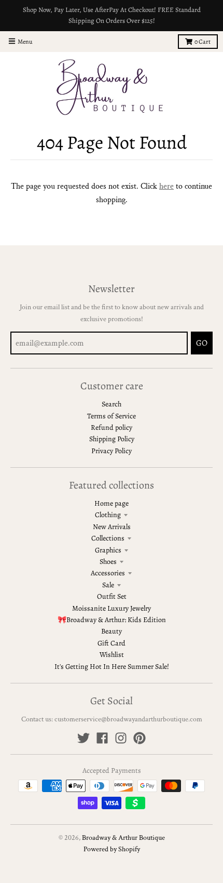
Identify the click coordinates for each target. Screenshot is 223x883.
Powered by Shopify (111, 849)
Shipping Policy (111, 439)
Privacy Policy (111, 451)
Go (201, 343)
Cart (202, 41)
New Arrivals (112, 527)
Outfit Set (112, 596)
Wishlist (112, 655)
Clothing (108, 515)
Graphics (108, 550)
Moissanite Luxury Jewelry (111, 608)
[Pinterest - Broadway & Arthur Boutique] (139, 738)
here (166, 186)
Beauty (111, 631)
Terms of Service (111, 416)
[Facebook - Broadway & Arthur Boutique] (102, 738)
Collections (107, 538)
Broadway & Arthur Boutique (123, 837)
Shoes (108, 561)
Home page (111, 503)
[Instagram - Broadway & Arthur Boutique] (121, 738)
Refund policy (111, 427)
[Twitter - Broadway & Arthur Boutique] (83, 738)
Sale (108, 585)
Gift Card (111, 643)
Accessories (108, 573)
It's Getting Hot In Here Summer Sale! (111, 666)
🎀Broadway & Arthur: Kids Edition (112, 620)
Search (111, 404)
